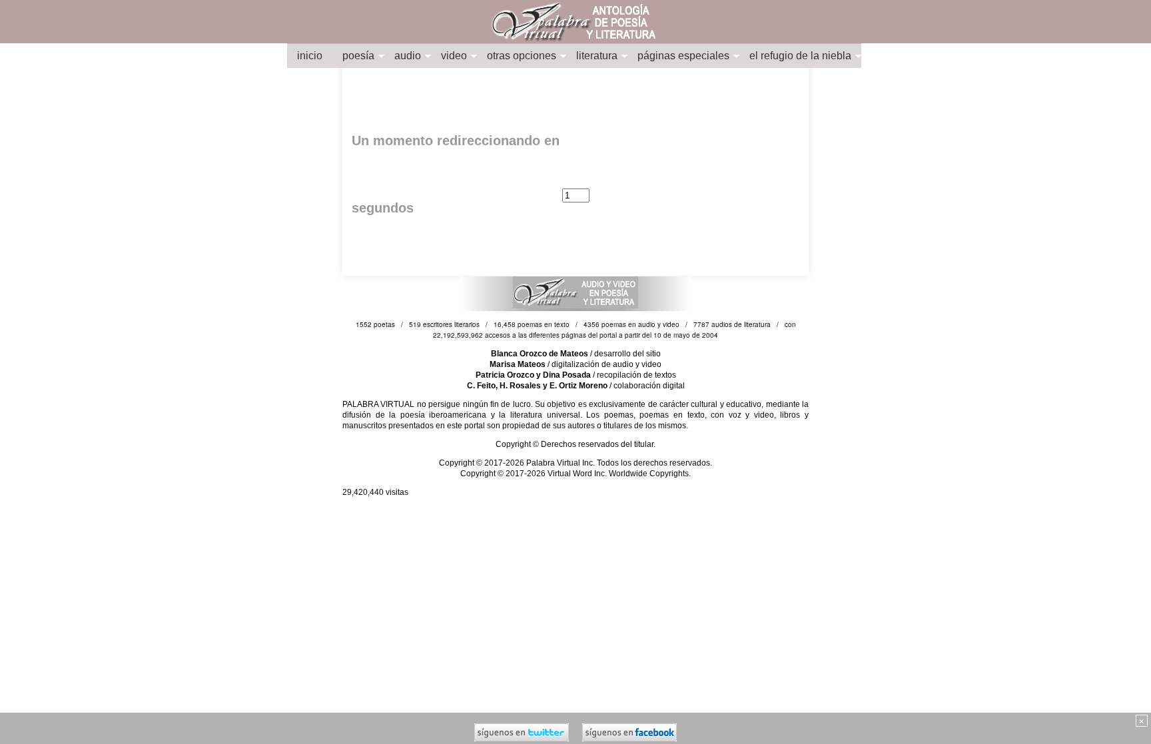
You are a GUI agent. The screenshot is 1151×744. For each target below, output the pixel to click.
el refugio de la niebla (800, 55)
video (454, 55)
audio (407, 55)
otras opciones (521, 55)
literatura (596, 55)
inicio (309, 55)
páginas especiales (683, 55)
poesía (358, 55)
